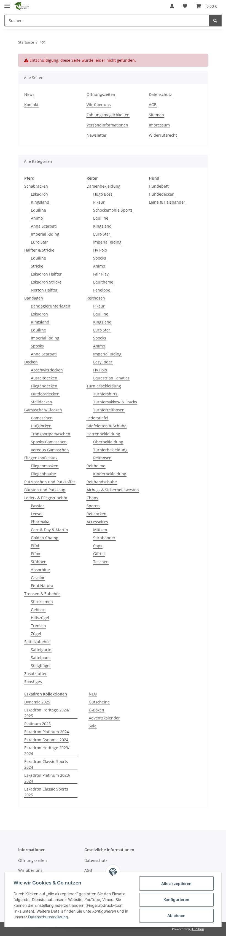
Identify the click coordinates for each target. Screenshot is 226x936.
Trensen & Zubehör (42, 593)
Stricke (37, 266)
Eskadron (39, 194)
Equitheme (103, 282)
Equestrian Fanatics (111, 378)
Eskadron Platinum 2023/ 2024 (47, 778)
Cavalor (38, 577)
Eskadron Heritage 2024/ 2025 (46, 712)
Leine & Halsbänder (167, 202)
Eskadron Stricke (46, 282)
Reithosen (96, 298)
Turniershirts (105, 393)
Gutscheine (99, 702)
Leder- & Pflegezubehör (46, 497)
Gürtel (99, 553)
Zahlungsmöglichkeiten (108, 114)
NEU (93, 694)
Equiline (38, 210)
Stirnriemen (42, 601)
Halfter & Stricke (39, 250)
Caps (97, 545)
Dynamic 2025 (37, 702)
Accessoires (97, 521)
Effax (35, 553)
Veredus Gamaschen (50, 449)
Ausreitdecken (44, 378)
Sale (92, 726)
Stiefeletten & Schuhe (107, 425)
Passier (37, 505)
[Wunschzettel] (185, 6)
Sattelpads (40, 657)
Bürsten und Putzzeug (44, 489)
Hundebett (159, 186)
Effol (35, 545)
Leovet (37, 513)
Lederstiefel (97, 417)
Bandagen (33, 298)
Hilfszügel (40, 617)
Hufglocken (41, 425)
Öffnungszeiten (101, 94)
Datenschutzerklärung (48, 917)
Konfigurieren (176, 899)
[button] (172, 6)
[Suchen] (215, 20)
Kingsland (40, 202)
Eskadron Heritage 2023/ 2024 (46, 750)
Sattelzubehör (37, 641)
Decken (31, 362)
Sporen (93, 505)
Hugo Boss (102, 194)
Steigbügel (40, 665)
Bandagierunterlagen (50, 306)
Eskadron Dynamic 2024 (46, 739)
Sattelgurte (41, 649)
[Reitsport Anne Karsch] (21, 6)
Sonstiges (33, 681)
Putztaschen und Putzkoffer (49, 481)
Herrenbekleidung (103, 433)
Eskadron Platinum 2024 (46, 731)
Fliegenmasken (44, 465)
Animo (37, 218)
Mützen (100, 529)
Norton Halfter (44, 290)
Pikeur (99, 202)
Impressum (159, 125)
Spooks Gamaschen (49, 441)
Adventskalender (104, 718)
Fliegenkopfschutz (41, 457)
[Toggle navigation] (7, 3)
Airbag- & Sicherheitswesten (113, 489)
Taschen (101, 561)
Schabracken (36, 186)
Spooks (37, 346)
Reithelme (96, 465)
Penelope (101, 290)
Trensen (38, 625)
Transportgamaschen (50, 433)
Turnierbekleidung (104, 386)
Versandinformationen (107, 125)
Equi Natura (42, 585)
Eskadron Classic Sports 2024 (46, 764)
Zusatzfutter (35, 673)
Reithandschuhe (102, 481)
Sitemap (156, 114)
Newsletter (97, 135)
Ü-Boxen (96, 710)
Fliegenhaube (43, 473)
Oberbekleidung (108, 441)
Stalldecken (41, 401)
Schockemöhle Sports (113, 210)
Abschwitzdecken (47, 370)
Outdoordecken (45, 393)
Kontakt (31, 104)
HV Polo (100, 250)
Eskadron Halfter (46, 274)
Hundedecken (161, 194)
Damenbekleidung (103, 186)
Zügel (36, 633)
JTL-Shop (197, 929)
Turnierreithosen (109, 409)
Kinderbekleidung (109, 473)
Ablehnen (176, 915)
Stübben (39, 561)
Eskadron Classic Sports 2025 (46, 791)
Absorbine (40, 569)
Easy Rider (102, 362)
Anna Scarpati (44, 226)
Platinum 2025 (37, 723)
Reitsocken (96, 513)
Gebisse (38, 609)
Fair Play (101, 274)
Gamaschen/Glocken (43, 409)
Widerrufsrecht (163, 135)
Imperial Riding (45, 234)
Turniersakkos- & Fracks (115, 401)
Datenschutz (160, 94)
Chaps (92, 497)
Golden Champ (44, 537)
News (29, 94)
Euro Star (39, 242)
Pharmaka (40, 521)
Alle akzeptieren (176, 883)
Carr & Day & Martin (49, 529)
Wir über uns (99, 104)
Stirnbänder (104, 537)
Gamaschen (42, 417)
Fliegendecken (44, 386)
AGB (153, 104)
